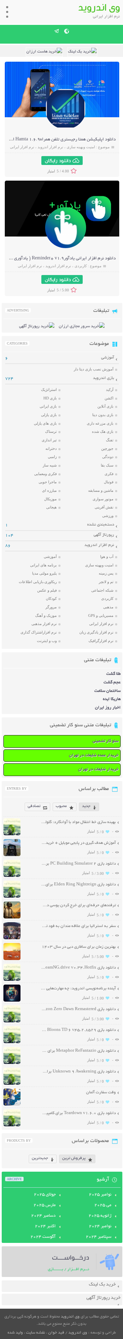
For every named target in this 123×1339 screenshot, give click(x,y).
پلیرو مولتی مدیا (44, 573)
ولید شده (15, 1332)
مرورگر (51, 607)
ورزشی (107, 516)
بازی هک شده (102, 431)
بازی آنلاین (105, 406)
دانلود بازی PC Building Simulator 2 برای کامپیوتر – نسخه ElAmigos (78, 864)
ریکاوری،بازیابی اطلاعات (38, 582)
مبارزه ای (49, 490)
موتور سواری (103, 499)
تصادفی (34, 806)
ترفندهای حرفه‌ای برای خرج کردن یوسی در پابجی (78, 905)
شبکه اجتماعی (102, 590)
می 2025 (102, 1205)
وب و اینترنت (47, 641)
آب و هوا (106, 556)
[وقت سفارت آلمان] (11, 1104)
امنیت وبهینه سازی (81, 147)
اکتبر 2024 (45, 1226)
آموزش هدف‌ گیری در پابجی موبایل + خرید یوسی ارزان (78, 843)
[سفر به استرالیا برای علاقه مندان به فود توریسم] (11, 938)
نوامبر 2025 (100, 1194)
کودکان (51, 598)
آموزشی (107, 357)
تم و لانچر (106, 582)
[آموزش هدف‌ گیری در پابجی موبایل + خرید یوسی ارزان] (11, 855)
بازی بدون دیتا (102, 415)
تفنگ (109, 440)
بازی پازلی (49, 415)
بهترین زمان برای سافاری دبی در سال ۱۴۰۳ (79, 947)
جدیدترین (40, 1158)
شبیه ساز (50, 465)
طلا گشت (113, 674)
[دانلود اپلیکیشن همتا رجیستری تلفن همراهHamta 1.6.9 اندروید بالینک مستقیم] (65, 128)
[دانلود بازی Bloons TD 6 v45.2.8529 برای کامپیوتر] (11, 1042)
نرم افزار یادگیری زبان (96, 632)
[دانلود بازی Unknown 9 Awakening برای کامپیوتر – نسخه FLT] (11, 1084)
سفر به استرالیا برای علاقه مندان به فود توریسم (78, 926)
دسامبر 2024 (43, 1216)
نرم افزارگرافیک (100, 641)
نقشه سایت (35, 1332)
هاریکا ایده (112, 699)
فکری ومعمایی (45, 474)
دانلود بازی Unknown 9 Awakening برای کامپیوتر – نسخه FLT (78, 1071)
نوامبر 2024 (100, 1226)
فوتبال (108, 482)
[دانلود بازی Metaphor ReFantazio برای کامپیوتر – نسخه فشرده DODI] (11, 1063)
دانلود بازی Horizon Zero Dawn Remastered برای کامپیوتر (78, 1009)
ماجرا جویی (48, 482)
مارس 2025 (44, 1205)
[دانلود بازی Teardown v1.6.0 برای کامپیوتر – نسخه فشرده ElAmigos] (11, 1125)
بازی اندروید (103, 378)
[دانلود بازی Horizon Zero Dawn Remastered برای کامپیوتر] (11, 1021)
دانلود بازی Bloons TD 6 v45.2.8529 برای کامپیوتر (78, 1030)
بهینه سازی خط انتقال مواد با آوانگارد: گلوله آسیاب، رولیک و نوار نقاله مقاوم (78, 822)
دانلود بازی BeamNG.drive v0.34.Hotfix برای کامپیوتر (78, 967)
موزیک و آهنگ (46, 615)
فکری (109, 474)
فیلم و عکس (47, 590)
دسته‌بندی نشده (100, 524)
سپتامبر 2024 (98, 1237)
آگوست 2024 (43, 1237)
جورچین (107, 448)
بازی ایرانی (48, 406)
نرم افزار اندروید (50, 147)
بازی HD (50, 398)
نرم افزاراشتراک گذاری (38, 632)
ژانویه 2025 (99, 1216)
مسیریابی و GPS (100, 615)
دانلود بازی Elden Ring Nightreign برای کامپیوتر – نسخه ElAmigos (78, 884)
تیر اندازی (49, 440)
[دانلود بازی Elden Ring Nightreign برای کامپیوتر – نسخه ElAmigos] (11, 897)
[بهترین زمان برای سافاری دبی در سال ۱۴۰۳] (11, 959)
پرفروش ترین (73, 1158)
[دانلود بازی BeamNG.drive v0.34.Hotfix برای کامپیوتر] (11, 980)
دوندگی (107, 457)
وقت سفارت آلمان (101, 1092)
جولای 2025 (45, 1194)
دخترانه (51, 448)
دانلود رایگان (58, 160)
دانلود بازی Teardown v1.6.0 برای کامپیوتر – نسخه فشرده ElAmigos (78, 1113)
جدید (86, 806)
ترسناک (51, 431)
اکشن (109, 398)
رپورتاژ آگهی (104, 535)
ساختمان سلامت (107, 691)
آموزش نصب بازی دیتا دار (93, 369)
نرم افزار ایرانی (22, 147)
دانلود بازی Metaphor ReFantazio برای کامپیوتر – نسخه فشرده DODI (78, 1051)
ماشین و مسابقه (100, 490)
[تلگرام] (57, 31)
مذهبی (108, 607)
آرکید (109, 389)
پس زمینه (106, 573)
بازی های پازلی (45, 423)
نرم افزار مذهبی (44, 624)
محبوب (61, 806)
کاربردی (80, 266)
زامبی (52, 457)
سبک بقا (107, 465)
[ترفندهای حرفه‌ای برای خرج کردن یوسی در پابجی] (11, 917)
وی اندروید (70, 1316)
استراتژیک (49, 389)
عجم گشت (112, 682)
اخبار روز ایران (108, 707)
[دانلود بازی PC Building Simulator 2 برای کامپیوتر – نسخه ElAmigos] (11, 876)
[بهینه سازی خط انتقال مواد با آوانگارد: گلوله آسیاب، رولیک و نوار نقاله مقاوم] (11, 834)
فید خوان (56, 1332)
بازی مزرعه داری (100, 423)
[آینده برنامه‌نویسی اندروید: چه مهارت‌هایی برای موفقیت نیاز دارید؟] (11, 1001)
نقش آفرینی (104, 507)
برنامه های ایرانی (43, 565)
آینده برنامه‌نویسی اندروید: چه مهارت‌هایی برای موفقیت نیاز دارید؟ (78, 988)
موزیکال (50, 499)
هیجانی (51, 507)
